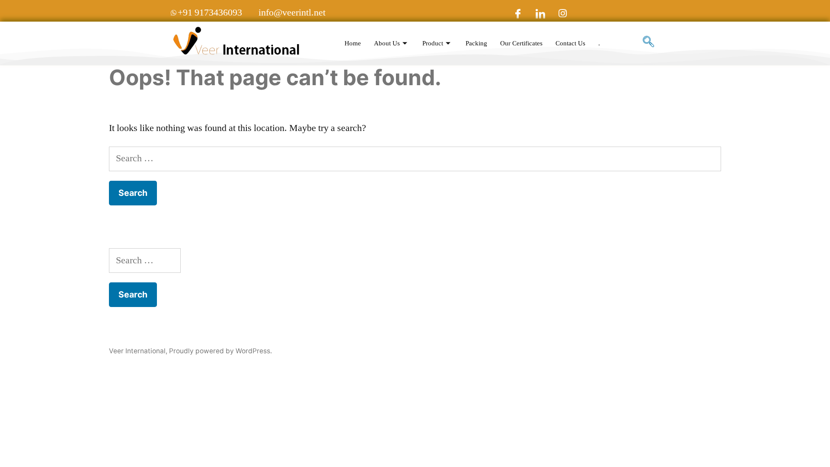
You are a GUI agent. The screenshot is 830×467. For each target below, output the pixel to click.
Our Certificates (521, 43)
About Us (387, 43)
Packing (476, 43)
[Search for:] (415, 158)
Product (432, 43)
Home (353, 43)
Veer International (137, 351)
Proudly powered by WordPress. (220, 351)
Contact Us (570, 43)
